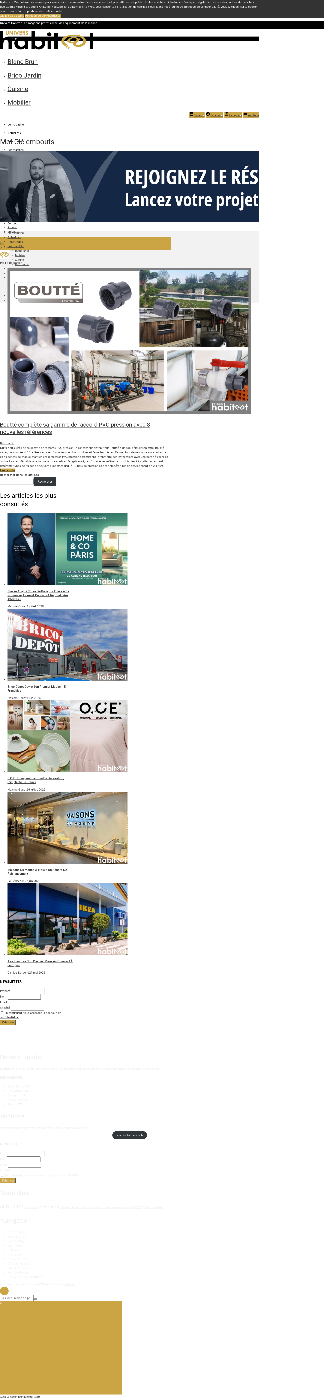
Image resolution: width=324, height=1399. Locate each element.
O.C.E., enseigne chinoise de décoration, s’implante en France (36, 780)
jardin (121, 1207)
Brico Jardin (24, 75)
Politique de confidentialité (25, 1277)
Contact (13, 223)
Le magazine (16, 124)
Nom (3, 996)
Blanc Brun (23, 61)
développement (70, 1207)
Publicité (13, 53)
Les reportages (17, 1241)
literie (127, 1207)
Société (5, 1008)
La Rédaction (13, 263)
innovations (109, 1207)
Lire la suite (7, 470)
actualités (12, 1206)
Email (3, 1002)
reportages (139, 1207)
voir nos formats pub (129, 1135)
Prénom (5, 991)
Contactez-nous (18, 1268)
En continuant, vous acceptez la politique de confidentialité (42, 1175)
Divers (15, 1104)
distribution (48, 1207)
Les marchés (16, 150)
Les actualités (17, 1236)
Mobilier (19, 102)
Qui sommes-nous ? (20, 1263)
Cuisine (18, 89)
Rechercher (45, 482)
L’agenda (13, 1250)
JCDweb (69, 1284)
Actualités (14, 133)
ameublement (31, 1207)
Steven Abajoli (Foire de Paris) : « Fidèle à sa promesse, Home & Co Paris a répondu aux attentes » (38, 595)
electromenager (91, 1207)
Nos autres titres (18, 1259)
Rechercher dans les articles (19, 475)
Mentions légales (19, 70)
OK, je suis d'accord (12, 16)
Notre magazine (18, 1232)
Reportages (15, 242)
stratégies (156, 1207)
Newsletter (15, 1254)
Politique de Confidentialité (43, 16)
